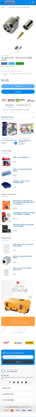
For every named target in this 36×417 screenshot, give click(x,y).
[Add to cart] (15, 143)
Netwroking (6, 238)
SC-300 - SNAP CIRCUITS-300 (9, 140)
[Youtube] (26, 382)
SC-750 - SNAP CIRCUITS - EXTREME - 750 (25, 141)
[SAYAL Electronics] (10, 2)
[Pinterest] (22, 382)
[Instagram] (18, 382)
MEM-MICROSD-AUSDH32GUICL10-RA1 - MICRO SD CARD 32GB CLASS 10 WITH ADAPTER (23, 202)
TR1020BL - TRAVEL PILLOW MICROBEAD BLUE (21, 181)
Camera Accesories (8, 194)
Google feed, (24, 73)
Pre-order (18, 91)
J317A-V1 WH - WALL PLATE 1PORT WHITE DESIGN (23, 245)
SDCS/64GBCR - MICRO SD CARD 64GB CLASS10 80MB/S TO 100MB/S (23, 213)
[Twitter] (14, 382)
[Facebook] (10, 382)
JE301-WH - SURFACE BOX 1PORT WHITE (22, 257)
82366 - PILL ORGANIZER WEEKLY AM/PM (22, 169)
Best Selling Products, (15, 73)
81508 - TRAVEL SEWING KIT (21, 157)
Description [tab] (9, 105)
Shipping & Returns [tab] (24, 105)
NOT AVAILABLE (5, 55)
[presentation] (32, 117)
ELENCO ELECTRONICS (7, 138)
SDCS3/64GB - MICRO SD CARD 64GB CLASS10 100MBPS (23, 225)
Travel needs (6, 151)
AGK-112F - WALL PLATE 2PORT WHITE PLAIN (22, 268)
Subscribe (18, 362)
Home (3, 7)
